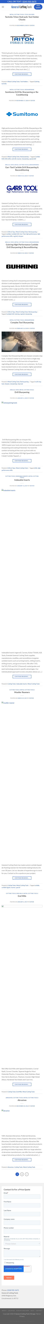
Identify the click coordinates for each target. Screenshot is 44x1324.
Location (11, 1310)
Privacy (22, 1316)
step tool (20, 384)
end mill (14, 159)
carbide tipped (6, 887)
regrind (15, 236)
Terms (38, 1314)
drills (9, 159)
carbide (8, 234)
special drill (32, 159)
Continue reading (22, 74)
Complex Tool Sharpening (22, 322)
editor (32, 25)
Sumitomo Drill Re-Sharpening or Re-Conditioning (22, 93)
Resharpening (29, 89)
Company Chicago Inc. (27, 1321)
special (18, 887)
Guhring (36, 81)
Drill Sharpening (22, 392)
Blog (32, 1310)
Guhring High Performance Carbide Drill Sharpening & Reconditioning (22, 245)
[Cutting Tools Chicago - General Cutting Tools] (21, 7)
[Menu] (3, 6)
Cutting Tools (10, 476)
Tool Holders (29, 14)
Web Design (14, 1321)
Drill (6, 159)
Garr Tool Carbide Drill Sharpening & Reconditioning (22, 168)
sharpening (25, 159)
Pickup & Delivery (22, 1310)
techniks (4, 84)
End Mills (20, 893)
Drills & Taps (9, 164)
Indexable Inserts (22, 476)
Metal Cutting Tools (17, 14)
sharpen (20, 236)
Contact (39, 1310)
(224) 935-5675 (29, 1)
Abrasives (9, 1097)
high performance (31, 234)
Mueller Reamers (22, 692)
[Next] (27, 1174)
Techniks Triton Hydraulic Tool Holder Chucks (22, 18)
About (4, 1310)
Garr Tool (23, 234)
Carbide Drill (15, 234)
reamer (19, 159)
